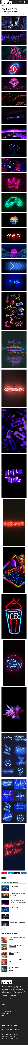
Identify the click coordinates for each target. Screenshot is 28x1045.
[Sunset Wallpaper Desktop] (4, 947)
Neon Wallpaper (14, 886)
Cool (3, 904)
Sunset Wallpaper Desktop (16, 945)
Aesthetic (4, 925)
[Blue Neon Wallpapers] (5, 909)
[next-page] (5, 929)
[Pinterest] (6, 998)
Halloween (4, 897)
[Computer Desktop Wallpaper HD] (4, 969)
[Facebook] (2, 998)
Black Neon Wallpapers (16, 915)
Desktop (11, 939)
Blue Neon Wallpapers (16, 908)
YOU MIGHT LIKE (5, 882)
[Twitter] (10, 998)
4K (9, 961)
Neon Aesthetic (14, 878)
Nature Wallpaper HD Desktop (17, 937)
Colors (3, 911)
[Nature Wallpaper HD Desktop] (4, 940)
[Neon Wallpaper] (5, 888)
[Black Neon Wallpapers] (5, 916)
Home (2, 5)
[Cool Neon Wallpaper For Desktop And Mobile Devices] (5, 902)
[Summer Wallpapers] (4, 955)
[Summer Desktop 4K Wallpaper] (4, 962)
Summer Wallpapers (14, 952)
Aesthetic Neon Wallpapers (17, 922)
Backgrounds (12, 946)
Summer (11, 954)
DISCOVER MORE (14, 882)
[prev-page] (2, 929)
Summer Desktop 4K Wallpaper (17, 960)
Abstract (4, 889)
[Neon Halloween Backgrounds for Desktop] (5, 895)
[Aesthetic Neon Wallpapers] (5, 923)
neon (7, 878)
